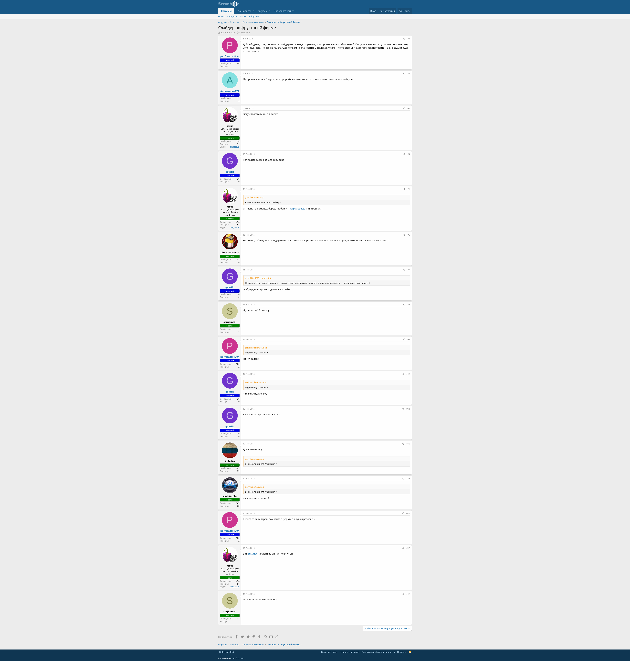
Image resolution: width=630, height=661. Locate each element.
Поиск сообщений (249, 16)
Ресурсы (262, 10)
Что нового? (244, 10)
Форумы (226, 10)
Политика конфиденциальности (378, 651)
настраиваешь (296, 208)
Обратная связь (329, 651)
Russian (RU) (227, 651)
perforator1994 (227, 32)
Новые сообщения (227, 16)
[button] (253, 11)
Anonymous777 (229, 91)
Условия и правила (349, 651)
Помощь (401, 651)
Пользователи (282, 10)
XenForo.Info (238, 658)
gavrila (229, 171)
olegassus (234, 146)
